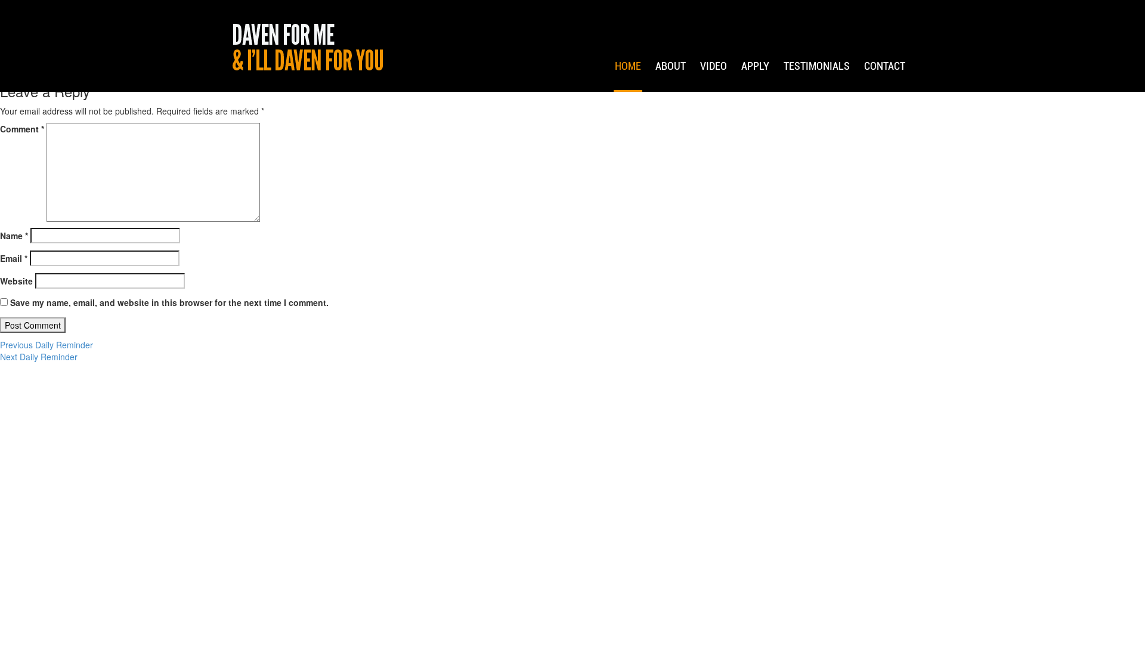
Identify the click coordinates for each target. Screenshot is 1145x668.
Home (628, 66)
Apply (755, 66)
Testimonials (817, 66)
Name (14, 236)
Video (713, 66)
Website (16, 281)
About (670, 66)
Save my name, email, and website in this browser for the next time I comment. (169, 302)
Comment (22, 129)
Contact (884, 66)
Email (13, 258)
